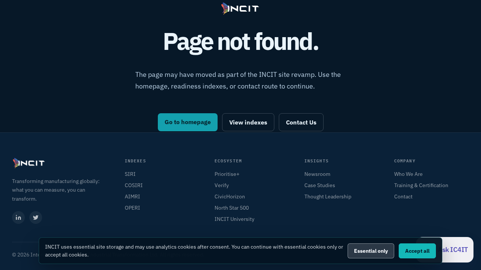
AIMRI (132, 196)
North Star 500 (232, 207)
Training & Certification (421, 185)
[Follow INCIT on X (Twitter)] (35, 217)
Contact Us (301, 122)
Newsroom (317, 174)
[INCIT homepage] (240, 8)
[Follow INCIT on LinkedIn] (18, 217)
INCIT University (234, 219)
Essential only (371, 251)
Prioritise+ (227, 174)
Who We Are (408, 174)
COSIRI (134, 185)
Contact (403, 196)
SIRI (130, 174)
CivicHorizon (230, 196)
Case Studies (319, 185)
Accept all (417, 251)
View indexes (248, 122)
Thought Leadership (327, 196)
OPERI (132, 207)
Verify (222, 185)
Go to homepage (188, 122)
